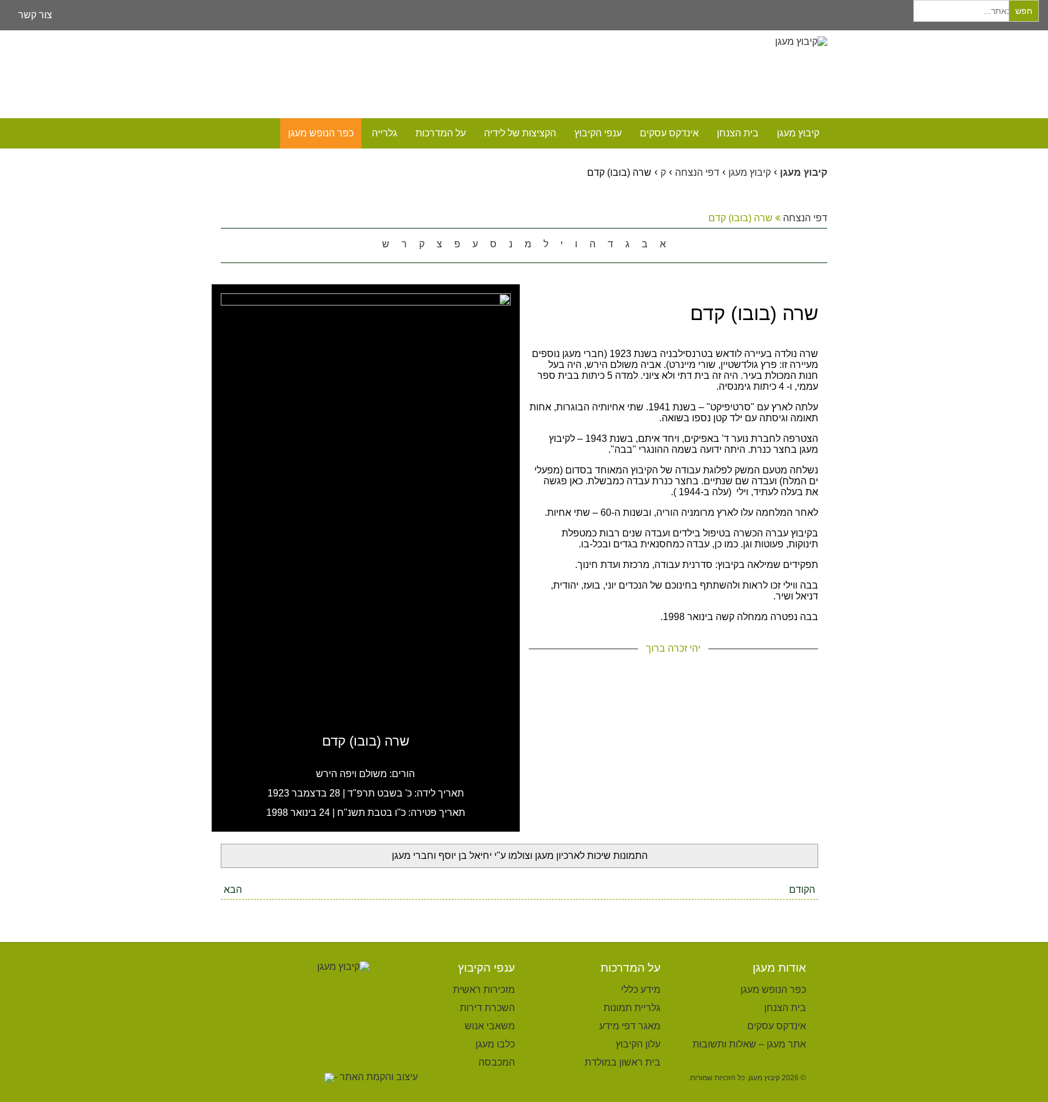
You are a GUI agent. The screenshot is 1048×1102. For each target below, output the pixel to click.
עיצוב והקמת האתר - (376, 1077)
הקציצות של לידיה (520, 133)
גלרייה (384, 133)
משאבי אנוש (490, 1026)
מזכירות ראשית (484, 989)
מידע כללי (640, 989)
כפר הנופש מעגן (321, 133)
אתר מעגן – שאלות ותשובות (749, 1044)
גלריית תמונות (631, 1008)
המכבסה (497, 1062)
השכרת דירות (487, 1008)
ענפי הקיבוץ (598, 133)
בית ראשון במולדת (622, 1062)
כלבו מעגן (495, 1044)
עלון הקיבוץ (638, 1044)
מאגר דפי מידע (629, 1026)
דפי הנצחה (804, 218)
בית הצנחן (738, 133)
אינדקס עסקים (669, 133)
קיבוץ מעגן (798, 133)
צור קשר (35, 15)
